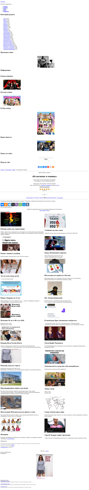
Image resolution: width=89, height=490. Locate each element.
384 (53, 197)
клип (58, 185)
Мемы (4, 18)
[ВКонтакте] (2, 204)
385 (55, 197)
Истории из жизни (7, 42)
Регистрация (43, 210)
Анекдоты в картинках (8, 48)
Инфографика (6, 33)
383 (51, 197)
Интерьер (5, 29)
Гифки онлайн (6, 36)
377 (38, 197)
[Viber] (16, 204)
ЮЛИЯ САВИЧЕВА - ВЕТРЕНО (5, 481)
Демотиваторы (6, 38)
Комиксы (5, 26)
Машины (5, 24)
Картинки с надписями (8, 46)
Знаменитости (6, 37)
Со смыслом (6, 32)
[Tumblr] (27, 204)
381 (47, 197)
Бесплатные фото (7, 41)
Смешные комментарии (9, 49)
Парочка (43, 185)
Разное (5, 20)
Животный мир (7, 40)
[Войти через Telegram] (41, 167)
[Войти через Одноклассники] (53, 167)
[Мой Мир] (24, 204)
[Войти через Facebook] (46, 167)
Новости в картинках (8, 45)
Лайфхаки (5, 30)
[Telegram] (9, 204)
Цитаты (5, 21)
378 (40, 197)
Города (5, 22)
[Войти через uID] (39, 167)
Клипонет (3, 1)
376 (36, 197)
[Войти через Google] (51, 167)
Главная (2, 169)
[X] (13, 204)
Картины (5, 25)
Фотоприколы (6, 34)
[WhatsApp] (20, 204)
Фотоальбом (8, 169)
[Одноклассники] (6, 204)
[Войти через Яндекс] (48, 167)
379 (42, 197)
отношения (48, 185)
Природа (5, 28)
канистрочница (10, 438)
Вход (48, 210)
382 (49, 197)
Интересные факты (8, 44)
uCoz (47, 451)
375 (35, 197)
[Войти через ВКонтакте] (43, 167)
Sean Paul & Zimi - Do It (4, 486)
